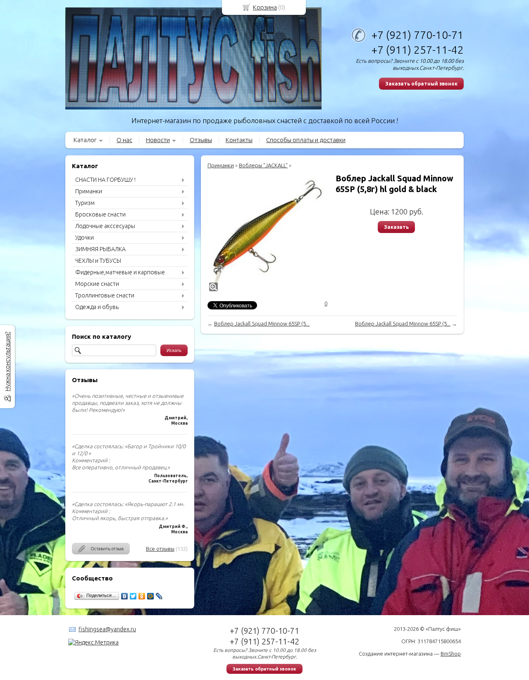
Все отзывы (160, 549)
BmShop (451, 653)
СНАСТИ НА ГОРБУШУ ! (105, 179)
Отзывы (201, 139)
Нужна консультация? (7, 361)
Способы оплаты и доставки (306, 139)
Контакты (239, 139)
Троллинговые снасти (104, 295)
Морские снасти (97, 284)
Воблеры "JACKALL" (263, 165)
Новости (158, 139)
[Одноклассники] (142, 596)
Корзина (265, 7)
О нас (124, 139)
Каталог (85, 139)
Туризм (85, 203)
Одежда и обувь (97, 307)
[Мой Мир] (150, 596)
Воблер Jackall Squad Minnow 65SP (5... (262, 323)
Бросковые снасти (100, 214)
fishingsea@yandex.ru (107, 629)
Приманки (88, 191)
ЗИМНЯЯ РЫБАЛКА (100, 249)
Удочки (84, 237)
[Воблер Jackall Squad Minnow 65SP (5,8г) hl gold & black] (267, 233)
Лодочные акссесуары (105, 226)
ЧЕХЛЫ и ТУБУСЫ (98, 260)
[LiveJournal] (159, 596)
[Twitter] (133, 596)
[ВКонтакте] (124, 596)
